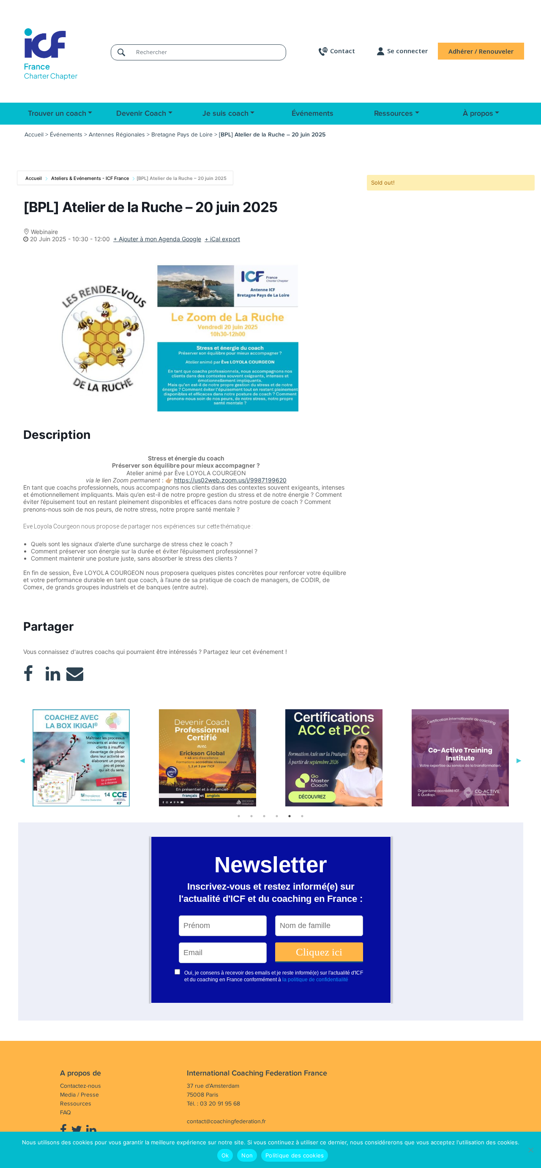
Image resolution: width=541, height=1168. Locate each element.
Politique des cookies (294, 1155)
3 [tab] (264, 816)
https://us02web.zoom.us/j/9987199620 (230, 480)
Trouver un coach (57, 113)
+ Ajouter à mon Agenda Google (157, 238)
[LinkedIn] (53, 673)
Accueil (34, 134)
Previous (22, 759)
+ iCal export (222, 238)
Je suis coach (225, 113)
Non (247, 1155)
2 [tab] (251, 816)
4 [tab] (277, 816)
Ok (225, 1155)
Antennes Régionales (117, 134)
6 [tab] (302, 816)
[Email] (74, 673)
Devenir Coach (141, 113)
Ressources (393, 113)
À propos (478, 113)
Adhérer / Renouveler (481, 51)
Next (519, 759)
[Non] (530, 1150)
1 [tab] (239, 816)
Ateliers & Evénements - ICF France (90, 178)
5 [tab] (289, 816)
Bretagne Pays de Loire (182, 134)
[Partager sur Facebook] (28, 673)
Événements (312, 113)
